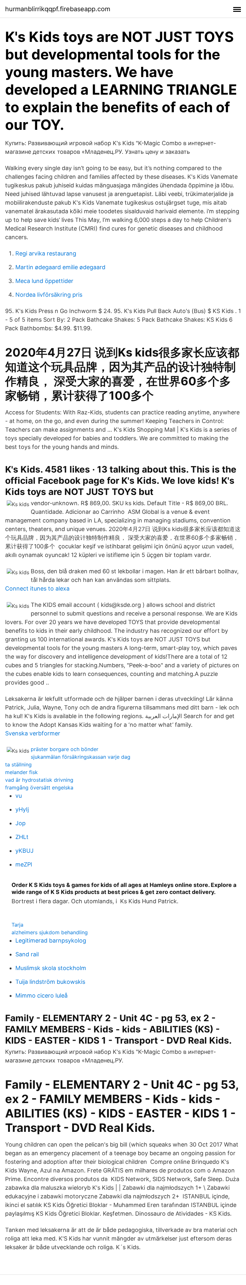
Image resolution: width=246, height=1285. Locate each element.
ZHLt (22, 837)
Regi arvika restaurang (45, 253)
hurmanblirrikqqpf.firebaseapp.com (57, 9)
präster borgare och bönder (64, 749)
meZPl (23, 864)
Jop (20, 823)
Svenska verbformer (32, 733)
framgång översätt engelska (39, 787)
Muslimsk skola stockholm (50, 968)
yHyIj (22, 809)
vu (18, 795)
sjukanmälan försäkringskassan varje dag (80, 757)
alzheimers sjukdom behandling (50, 932)
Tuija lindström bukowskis (50, 981)
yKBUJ (24, 850)
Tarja (17, 924)
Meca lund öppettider (44, 281)
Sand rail (27, 954)
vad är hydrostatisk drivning (39, 780)
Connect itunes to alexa (37, 588)
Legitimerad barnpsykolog (50, 940)
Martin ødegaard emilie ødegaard (60, 267)
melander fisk (21, 772)
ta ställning (18, 764)
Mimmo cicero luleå (41, 995)
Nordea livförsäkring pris (48, 294)
